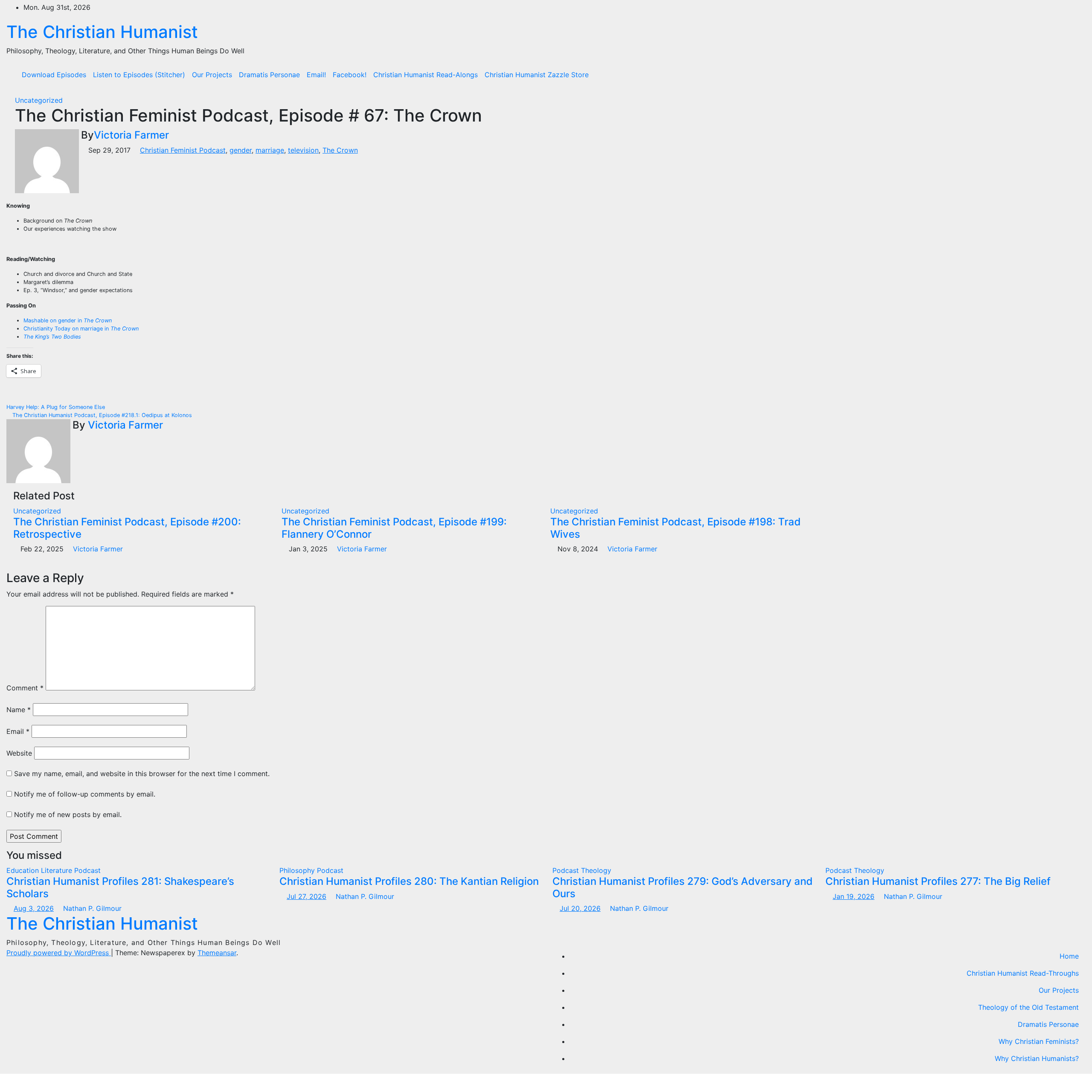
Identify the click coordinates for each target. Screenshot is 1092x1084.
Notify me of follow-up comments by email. (84, 794)
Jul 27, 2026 (306, 896)
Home (1069, 956)
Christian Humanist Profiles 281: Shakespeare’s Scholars (120, 887)
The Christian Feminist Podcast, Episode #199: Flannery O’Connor (394, 528)
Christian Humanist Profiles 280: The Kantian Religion (409, 881)
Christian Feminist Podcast (183, 150)
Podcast (87, 870)
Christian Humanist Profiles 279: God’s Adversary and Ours (682, 887)
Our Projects (212, 74)
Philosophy (298, 870)
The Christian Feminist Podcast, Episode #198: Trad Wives (675, 528)
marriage (270, 150)
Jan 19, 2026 (853, 896)
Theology (596, 870)
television (303, 150)
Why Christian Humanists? (1037, 1058)
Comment (25, 688)
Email (17, 731)
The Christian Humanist (102, 31)
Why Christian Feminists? (1039, 1041)
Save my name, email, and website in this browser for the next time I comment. (142, 773)
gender (240, 150)
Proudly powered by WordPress (58, 952)
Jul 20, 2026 (580, 908)
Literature (57, 870)
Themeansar (216, 952)
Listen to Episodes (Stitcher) (139, 74)
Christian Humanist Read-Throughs (1023, 973)
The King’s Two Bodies (52, 336)
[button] (1072, 74)
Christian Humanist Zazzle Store (537, 74)
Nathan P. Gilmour (91, 908)
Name (18, 709)
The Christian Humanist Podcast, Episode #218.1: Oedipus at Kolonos (101, 415)
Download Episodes (54, 74)
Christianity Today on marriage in (81, 328)
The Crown (340, 150)
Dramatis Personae (269, 74)
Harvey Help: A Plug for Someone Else (56, 407)
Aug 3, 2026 (34, 908)
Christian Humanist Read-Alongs (425, 74)
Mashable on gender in (67, 320)
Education (23, 870)
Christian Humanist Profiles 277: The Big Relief (938, 881)
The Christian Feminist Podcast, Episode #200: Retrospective (127, 528)
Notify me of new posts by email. (68, 814)
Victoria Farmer (131, 135)
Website (19, 753)
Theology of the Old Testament (1028, 1007)
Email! (316, 74)
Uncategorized (39, 100)
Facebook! (349, 74)
